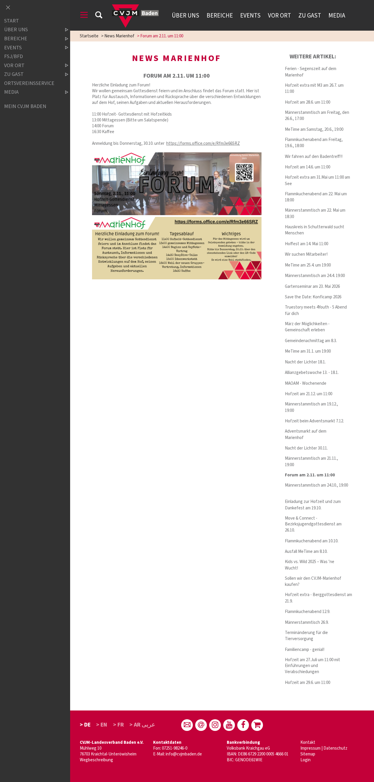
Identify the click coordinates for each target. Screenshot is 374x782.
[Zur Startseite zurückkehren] (135, 7)
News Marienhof (119, 36)
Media (336, 15)
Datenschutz (335, 748)
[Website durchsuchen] (98, 16)
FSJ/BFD (13, 56)
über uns (16, 30)
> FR (118, 725)
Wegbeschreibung (96, 760)
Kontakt (307, 742)
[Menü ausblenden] (7, 7)
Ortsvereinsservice (29, 83)
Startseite (89, 36)
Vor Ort (279, 15)
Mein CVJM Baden (25, 106)
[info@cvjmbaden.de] (187, 725)
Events (250, 15)
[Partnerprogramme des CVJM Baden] (257, 725)
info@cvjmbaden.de (184, 754)
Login (305, 760)
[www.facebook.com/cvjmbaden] (243, 725)
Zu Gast (309, 15)
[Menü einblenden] (84, 16)
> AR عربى (142, 725)
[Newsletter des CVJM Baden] (201, 725)
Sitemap (307, 754)
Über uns (185, 15)
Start (11, 21)
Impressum (310, 748)
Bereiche (220, 15)
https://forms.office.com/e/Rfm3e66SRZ (203, 143)
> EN (101, 725)
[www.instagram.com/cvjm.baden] (215, 725)
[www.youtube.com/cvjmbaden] (229, 725)
